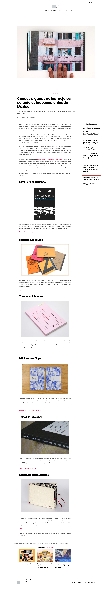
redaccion (23, 117)
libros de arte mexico (64, 543)
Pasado (41, 10)
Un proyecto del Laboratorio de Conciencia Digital (83, 582)
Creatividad (53, 10)
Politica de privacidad (30, 585)
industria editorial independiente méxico (49, 543)
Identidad (64, 10)
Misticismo (71, 10)
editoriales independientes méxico (22, 543)
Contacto (27, 581)
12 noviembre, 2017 (33, 117)
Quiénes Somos (28, 579)
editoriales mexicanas (35, 543)
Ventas (26, 583)
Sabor (59, 10)
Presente (47, 10)
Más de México (34, 589)
